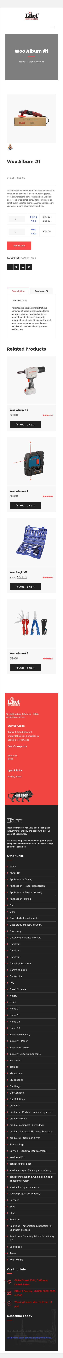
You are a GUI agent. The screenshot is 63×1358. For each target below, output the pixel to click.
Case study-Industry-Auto (24, 918)
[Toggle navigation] (52, 28)
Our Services (17, 1092)
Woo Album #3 (19, 410)
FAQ (12, 982)
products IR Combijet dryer (25, 1137)
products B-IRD (18, 1118)
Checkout (15, 944)
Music (33, 258)
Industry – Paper (19, 1040)
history (13, 995)
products (15, 1105)
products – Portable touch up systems (31, 1112)
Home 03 (15, 1021)
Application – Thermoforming (26, 892)
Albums (25, 258)
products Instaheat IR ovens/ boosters (31, 1131)
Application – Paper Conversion (27, 885)
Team (13, 1253)
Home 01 (14, 1008)
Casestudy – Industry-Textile (25, 937)
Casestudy (15, 931)
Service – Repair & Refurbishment (28, 1150)
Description (18, 291)
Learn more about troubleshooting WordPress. (29, 1337)
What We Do (16, 1259)
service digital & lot (20, 1163)
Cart (12, 905)
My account (16, 1073)
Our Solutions (17, 1099)
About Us (15, 872)
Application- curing (20, 898)
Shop (12, 1206)
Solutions (15, 1219)
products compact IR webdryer (27, 1125)
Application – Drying (21, 879)
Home (22, 61)
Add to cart (19, 245)
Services (14, 1200)
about (13, 866)
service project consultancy (25, 1193)
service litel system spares (24, 1187)
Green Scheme (18, 989)
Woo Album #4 (19, 491)
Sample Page (17, 1144)
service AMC (17, 1157)
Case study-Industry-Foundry (26, 924)
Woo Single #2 (19, 572)
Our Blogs (15, 1086)
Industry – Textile (19, 1047)
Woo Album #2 (19, 653)
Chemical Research (20, 963)
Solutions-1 (16, 1246)
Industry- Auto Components (25, 1053)
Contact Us (16, 976)
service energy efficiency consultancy (31, 1170)
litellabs (14, 1066)
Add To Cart (27, 424)
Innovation (15, 1060)
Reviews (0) (41, 291)
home (13, 1002)
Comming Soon (18, 969)
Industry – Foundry (20, 1034)
